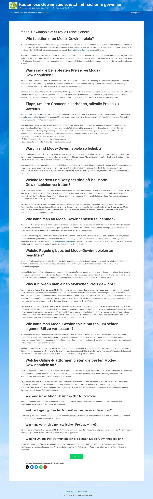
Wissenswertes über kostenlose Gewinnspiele (29, 13)
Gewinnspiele (32, 117)
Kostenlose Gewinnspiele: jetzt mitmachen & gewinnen (70, 4)
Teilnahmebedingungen (64, 241)
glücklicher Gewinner (81, 50)
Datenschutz (71, 491)
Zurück (76, 456)
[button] (49, 12)
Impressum (82, 491)
